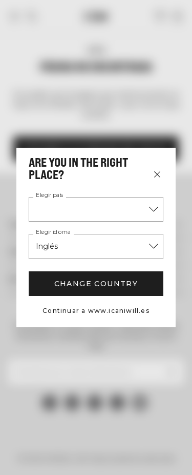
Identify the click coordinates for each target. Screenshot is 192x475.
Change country (96, 283)
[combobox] (96, 209)
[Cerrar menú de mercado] (157, 174)
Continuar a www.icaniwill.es (96, 310)
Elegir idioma (53, 232)
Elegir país (49, 195)
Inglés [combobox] (47, 246)
